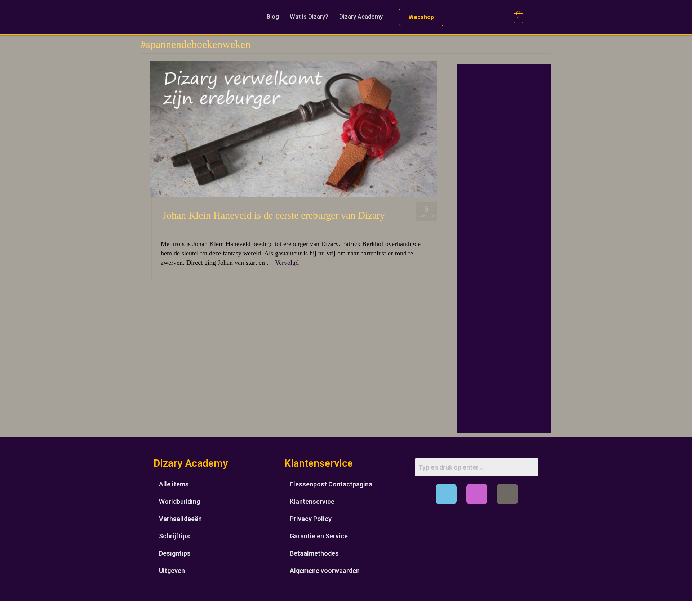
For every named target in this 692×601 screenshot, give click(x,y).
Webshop (421, 17)
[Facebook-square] (446, 494)
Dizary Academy (361, 16)
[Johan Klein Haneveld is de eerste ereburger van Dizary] (293, 128)
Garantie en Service (319, 536)
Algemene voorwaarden (325, 570)
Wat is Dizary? (309, 16)
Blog (273, 16)
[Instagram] (476, 494)
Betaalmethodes (314, 553)
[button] (363, 17)
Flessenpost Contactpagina (331, 484)
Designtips (175, 553)
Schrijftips (174, 536)
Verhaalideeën (180, 518)
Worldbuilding (179, 501)
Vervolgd (287, 262)
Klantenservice (312, 501)
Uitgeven (172, 570)
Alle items (174, 484)
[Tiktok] (507, 494)
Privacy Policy (311, 518)
